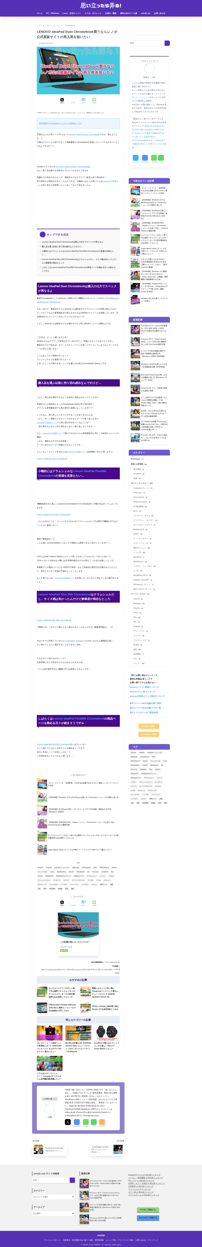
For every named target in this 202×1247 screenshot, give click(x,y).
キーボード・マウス (143, 516)
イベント (103, 876)
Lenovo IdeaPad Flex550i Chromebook (53, 514)
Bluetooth (75, 867)
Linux (52, 872)
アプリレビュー (92, 876)
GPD (95, 867)
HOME (101, 1235)
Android (48, 867)
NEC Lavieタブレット (144, 589)
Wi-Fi (137, 511)
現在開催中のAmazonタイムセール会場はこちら (60, 123)
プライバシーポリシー (52, 1240)
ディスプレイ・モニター (145, 520)
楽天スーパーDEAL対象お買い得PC (146, 703)
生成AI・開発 (110, 13)
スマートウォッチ (142, 543)
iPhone (114, 867)
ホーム (40, 13)
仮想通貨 (138, 654)
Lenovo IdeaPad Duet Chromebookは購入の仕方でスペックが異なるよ (72, 242)
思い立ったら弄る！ (101, 5)
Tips (112, 872)
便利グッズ (103, 884)
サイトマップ (153, 1240)
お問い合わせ (159, 13)
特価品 (60, 888)
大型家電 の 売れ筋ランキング (140, 1186)
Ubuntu (40, 876)
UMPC (137, 534)
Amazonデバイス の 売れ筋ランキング (144, 1175)
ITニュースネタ (42, 872)
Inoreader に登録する (148, 1218)
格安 (45, 888)
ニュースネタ (53, 884)
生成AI (137, 645)
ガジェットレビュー (44, 880)
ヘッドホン (84, 884)
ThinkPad (105, 872)
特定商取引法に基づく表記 (82, 1240)
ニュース (138, 636)
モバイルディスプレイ (144, 525)
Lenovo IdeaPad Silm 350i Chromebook (64, 594)
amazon (40, 867)
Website (102, 1126)
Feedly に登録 (149, 726)
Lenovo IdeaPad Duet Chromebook (84, 134)
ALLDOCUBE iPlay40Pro (143, 130)
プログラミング (141, 640)
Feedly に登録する (148, 1210)
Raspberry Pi (140, 529)
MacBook (138, 557)
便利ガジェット (141, 548)
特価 (136, 478)
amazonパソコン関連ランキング (144, 687)
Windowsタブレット (143, 584)
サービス (90, 880)
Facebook (77, 1126)
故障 (111, 884)
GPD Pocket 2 (104, 867)
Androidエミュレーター (61, 867)
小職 (153, 77)
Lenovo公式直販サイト (47, 422)
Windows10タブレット (63, 876)
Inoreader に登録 (149, 734)
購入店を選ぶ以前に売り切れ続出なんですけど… (62, 246)
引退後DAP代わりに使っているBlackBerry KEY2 (148, 136)
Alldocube (139, 493)
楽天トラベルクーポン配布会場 (144, 712)
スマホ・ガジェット (93, 13)
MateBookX (80, 872)
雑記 (72, 888)
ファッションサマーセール (139, 1189)
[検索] (167, 43)
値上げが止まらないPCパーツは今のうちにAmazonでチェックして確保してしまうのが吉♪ (101, 20)
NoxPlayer (137, 459)
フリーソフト (74, 884)
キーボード (56, 880)
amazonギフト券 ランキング (143, 692)
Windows (138, 604)
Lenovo (78, 969)
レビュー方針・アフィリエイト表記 (120, 1240)
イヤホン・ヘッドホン (144, 566)
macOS (71, 872)
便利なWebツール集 (128, 13)
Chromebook (86, 867)
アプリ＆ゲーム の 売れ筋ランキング (143, 1195)
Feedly (85, 1126)
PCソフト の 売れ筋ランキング (141, 1181)
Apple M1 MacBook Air (154, 126)
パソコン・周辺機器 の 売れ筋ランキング (145, 1178)
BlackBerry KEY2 (142, 575)
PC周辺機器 (140, 506)
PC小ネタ (95, 872)
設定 (66, 888)
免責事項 (66, 1240)
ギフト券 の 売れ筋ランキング (141, 1192)
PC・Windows (52, 13)
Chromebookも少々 (145, 140)
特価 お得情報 (139, 464)
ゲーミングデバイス (78, 880)
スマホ (98, 880)
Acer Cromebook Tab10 (71, 641)
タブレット (107, 880)
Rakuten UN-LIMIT (142, 580)
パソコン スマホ (140, 594)
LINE (94, 1126)
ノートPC (64, 884)
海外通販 (52, 888)
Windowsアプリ (79, 876)
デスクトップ (42, 884)
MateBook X (140, 562)
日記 (39, 888)
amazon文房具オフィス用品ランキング (147, 696)
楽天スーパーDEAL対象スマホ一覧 (145, 708)
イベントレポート (142, 539)
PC (88, 872)
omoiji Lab (145, 13)
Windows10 (49, 876)
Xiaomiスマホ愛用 (142, 133)
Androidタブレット (142, 488)
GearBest (138, 474)
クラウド (66, 880)
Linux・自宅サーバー (72, 13)
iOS (136, 622)
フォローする (66, 947)
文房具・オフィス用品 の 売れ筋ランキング (146, 1183)
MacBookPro (61, 872)
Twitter (135, 161)
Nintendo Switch (141, 502)
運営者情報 (99, 1240)
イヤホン (111, 876)
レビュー (94, 884)
